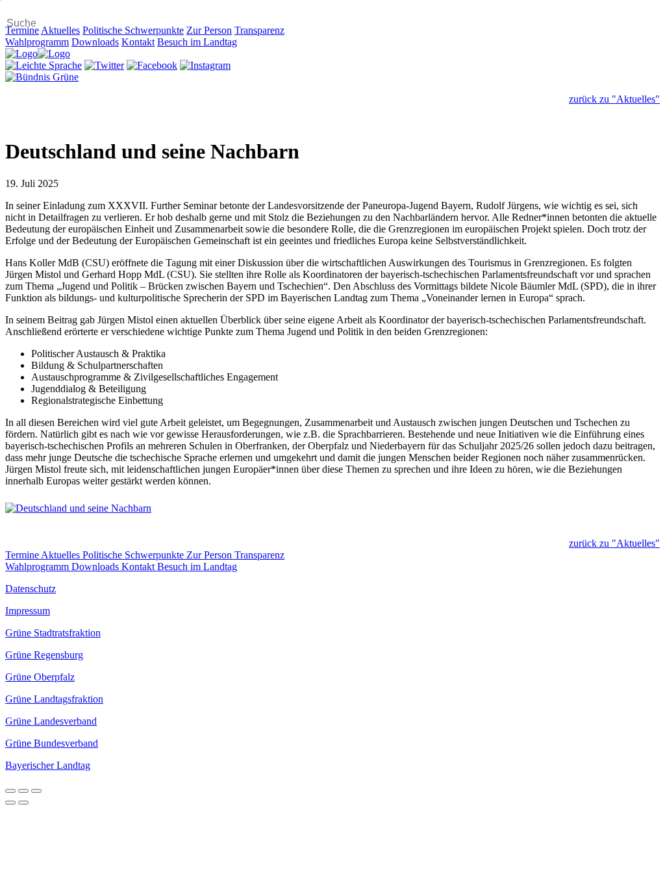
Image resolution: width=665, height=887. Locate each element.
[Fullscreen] (23, 791)
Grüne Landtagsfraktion (54, 699)
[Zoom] (36, 791)
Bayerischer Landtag (47, 765)
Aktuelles (60, 30)
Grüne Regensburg (44, 654)
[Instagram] (205, 65)
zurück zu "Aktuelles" (614, 99)
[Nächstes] (23, 803)
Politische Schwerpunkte (133, 30)
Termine (22, 30)
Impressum (27, 610)
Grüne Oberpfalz (40, 676)
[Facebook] (152, 65)
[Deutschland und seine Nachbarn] (332, 508)
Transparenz (259, 30)
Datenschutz (30, 588)
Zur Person (209, 30)
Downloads (95, 41)
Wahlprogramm (37, 41)
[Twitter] (104, 65)
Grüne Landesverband (51, 721)
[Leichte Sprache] (43, 65)
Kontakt (138, 41)
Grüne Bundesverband (51, 743)
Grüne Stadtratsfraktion (53, 632)
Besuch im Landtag (197, 41)
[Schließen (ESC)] (10, 791)
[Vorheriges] (10, 803)
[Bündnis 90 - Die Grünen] (42, 76)
